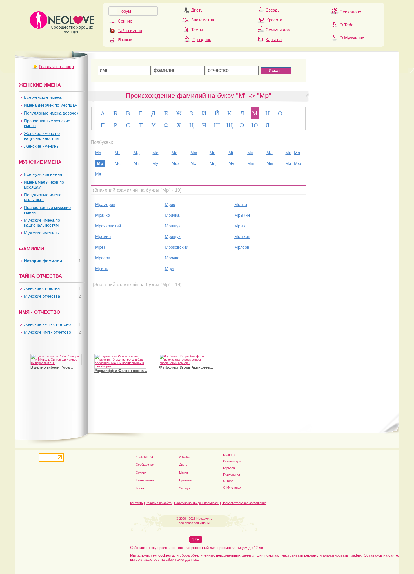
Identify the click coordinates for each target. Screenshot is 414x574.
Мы (269, 163)
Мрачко (102, 215)
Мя (98, 174)
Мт (136, 163)
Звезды (273, 10)
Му (155, 163)
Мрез (100, 247)
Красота (274, 19)
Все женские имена (42, 97)
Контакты (136, 503)
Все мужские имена (43, 174)
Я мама (125, 39)
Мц (213, 163)
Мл (269, 152)
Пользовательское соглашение (244, 503)
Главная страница (56, 66)
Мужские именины (42, 232)
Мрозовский (176, 247)
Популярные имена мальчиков (42, 197)
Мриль (101, 268)
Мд (136, 152)
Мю (297, 163)
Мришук (173, 225)
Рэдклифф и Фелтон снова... (120, 371)
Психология (351, 11)
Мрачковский (108, 225)
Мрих (170, 204)
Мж (193, 152)
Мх (193, 163)
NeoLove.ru (204, 518)
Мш (250, 163)
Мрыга (240, 204)
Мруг (169, 268)
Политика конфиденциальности (196, 503)
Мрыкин (242, 215)
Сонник (125, 21)
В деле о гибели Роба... (51, 367)
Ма (98, 152)
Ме (155, 152)
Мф (175, 163)
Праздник (201, 39)
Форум (124, 11)
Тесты (197, 29)
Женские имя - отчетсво (47, 324)
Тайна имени (130, 30)
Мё (174, 152)
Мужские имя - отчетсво (47, 332)
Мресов (102, 257)
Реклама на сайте (159, 503)
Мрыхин (242, 236)
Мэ (288, 163)
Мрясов (241, 247)
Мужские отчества (42, 296)
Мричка (172, 215)
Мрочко (172, 257)
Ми (212, 152)
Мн (288, 152)
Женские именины (41, 146)
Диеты (197, 10)
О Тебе (346, 25)
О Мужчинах (352, 37)
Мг (117, 152)
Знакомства (202, 19)
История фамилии (43, 260)
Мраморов (105, 204)
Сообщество (145, 464)
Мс (118, 163)
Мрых (240, 225)
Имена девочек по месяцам (50, 105)
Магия (183, 472)
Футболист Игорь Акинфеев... (186, 367)
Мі (230, 152)
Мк (250, 152)
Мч (231, 163)
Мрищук (173, 236)
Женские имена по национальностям (42, 136)
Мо (297, 152)
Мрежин (103, 236)
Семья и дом (278, 29)
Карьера (274, 39)
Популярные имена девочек (51, 113)
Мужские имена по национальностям (42, 222)
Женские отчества (42, 288)
